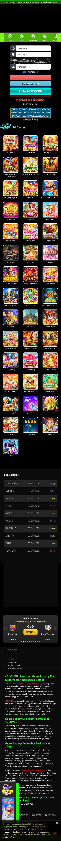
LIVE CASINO (33, 40)
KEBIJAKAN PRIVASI (14, 665)
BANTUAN (11, 653)
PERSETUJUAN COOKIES (15, 668)
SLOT (22, 40)
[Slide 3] (25, 642)
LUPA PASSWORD (30, 91)
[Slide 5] (29, 642)
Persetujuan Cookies (11, 832)
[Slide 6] (31, 642)
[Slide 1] (21, 642)
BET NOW (30, 632)
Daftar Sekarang (30, 83)
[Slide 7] (33, 642)
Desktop (27, 119)
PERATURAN (11, 656)
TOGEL (10, 40)
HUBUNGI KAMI (12, 662)
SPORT (45, 40)
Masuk (30, 77)
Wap (36, 119)
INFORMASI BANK (13, 659)
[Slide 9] (37, 642)
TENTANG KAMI (12, 649)
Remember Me (31, 72)
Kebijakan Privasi (9, 837)
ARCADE (56, 40)
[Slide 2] (23, 642)
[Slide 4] (27, 642)
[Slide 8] (35, 642)
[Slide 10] (39, 642)
